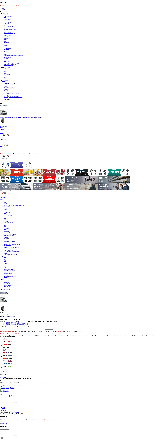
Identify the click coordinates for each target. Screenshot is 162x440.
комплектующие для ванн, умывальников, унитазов (11, 84)
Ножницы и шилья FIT (7, 282)
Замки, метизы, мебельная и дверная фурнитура (8, 388)
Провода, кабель (6, 218)
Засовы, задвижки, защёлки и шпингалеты (10, 234)
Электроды (5, 253)
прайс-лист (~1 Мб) (4, 423)
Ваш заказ (1, 133)
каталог (3, 7)
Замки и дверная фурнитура (6, 44)
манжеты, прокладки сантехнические (9, 87)
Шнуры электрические (7, 230)
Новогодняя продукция (4, 390)
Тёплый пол (5, 39)
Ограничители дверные (7, 48)
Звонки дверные (6, 21)
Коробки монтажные (7, 24)
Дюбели (5, 73)
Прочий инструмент (7, 61)
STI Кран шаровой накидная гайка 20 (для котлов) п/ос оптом (14, 322)
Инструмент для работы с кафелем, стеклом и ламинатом (12, 56)
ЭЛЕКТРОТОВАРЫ (5, 13)
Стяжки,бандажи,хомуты (7, 224)
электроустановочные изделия (13, 411)
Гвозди (5, 72)
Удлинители (5, 227)
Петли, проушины (6, 49)
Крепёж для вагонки (7, 74)
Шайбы (5, 78)
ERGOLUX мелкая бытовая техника (9, 14)
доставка (3, 9)
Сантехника (3, 81)
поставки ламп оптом (22, 411)
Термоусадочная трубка (7, 38)
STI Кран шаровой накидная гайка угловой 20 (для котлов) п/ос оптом (15, 326)
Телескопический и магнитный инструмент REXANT (11, 63)
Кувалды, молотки (6, 246)
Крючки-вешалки (6, 94)
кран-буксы (5, 86)
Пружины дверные (6, 50)
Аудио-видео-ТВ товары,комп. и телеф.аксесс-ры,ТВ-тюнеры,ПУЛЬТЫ (14, 205)
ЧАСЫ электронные (7, 42)
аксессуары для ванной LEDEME (8, 269)
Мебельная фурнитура (5, 68)
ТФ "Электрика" (6, 411)
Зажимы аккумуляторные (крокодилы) (9, 208)
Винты (5, 71)
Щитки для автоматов (7, 231)
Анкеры (5, 69)
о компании (3, 128)
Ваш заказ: (1, 199)
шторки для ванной (6, 278)
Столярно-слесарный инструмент (8, 250)
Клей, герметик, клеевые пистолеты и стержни (10, 92)
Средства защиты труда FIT (8, 62)
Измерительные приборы (7, 22)
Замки (4, 46)
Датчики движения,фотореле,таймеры (9, 20)
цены (3, 8)
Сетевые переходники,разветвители (9, 34)
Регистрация (4, 377)
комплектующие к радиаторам (8, 85)
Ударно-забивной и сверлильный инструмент (10, 64)
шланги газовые (6, 90)
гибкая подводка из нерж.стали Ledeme (9, 82)
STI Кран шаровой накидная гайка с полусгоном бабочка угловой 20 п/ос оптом (16, 324)
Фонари (5, 41)
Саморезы (5, 263)
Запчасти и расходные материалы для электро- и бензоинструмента (13, 55)
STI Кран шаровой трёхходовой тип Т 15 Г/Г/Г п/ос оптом (13, 328)
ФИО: (1, 394)
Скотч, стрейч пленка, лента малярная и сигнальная (11, 96)
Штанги (5, 266)
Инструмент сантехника (7, 57)
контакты (3, 131)
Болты (5, 70)
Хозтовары (3, 279)
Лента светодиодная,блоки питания (9, 26)
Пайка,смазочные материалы (8, 215)
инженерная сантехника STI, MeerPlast (9, 83)
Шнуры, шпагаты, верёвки (7, 100)
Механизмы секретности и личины (9, 47)
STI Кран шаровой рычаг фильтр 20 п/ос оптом (12, 327)
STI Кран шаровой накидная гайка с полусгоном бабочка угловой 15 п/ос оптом (16, 323)
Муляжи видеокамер (7, 214)
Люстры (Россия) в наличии (5, 391)
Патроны (5, 28)
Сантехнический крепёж (7, 76)
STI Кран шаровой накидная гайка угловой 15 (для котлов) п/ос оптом (15, 325)
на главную (4, 409)
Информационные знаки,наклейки (9, 211)
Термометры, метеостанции (8, 285)
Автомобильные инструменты (8, 54)
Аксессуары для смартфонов (8, 16)
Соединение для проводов (7, 36)
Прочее (5, 31)
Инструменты (4, 240)
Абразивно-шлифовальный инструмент (9, 53)
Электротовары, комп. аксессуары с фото (7, 387)
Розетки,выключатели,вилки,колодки (9, 33)
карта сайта (4, 151)
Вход (1, 377)
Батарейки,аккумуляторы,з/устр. (8, 18)
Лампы (5, 25)
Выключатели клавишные (7, 19)
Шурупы (5, 79)
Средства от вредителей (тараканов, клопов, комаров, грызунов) (13, 97)
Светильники (6, 221)
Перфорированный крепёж (8, 262)
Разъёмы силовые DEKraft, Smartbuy (9, 32)
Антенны (5, 17)
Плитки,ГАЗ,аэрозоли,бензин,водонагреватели (10, 29)
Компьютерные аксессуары (6, 67)
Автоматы (5, 202)
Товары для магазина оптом (15, 412)
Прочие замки (6, 237)
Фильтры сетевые (6, 40)
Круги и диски (6, 58)
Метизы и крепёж (4, 256)
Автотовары (5, 15)
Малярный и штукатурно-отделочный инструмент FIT (11, 247)
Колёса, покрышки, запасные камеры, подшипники (11, 93)
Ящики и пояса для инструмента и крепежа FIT (10, 66)
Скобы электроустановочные (8, 35)
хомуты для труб (6, 89)
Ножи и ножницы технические (8, 60)
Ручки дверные (6, 51)
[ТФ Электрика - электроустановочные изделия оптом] (5, 136)
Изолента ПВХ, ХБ (6, 23)
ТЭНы (5, 37)
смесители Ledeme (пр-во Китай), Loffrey (10, 88)
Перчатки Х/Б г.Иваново (7, 95)
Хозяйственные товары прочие (8, 99)
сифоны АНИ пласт (6, 275)
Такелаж (5, 77)
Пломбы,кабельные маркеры (8, 30)
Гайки (4, 259)
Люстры (3, 288)
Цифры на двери (6, 52)
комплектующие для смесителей (8, 272)
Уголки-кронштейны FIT (7, 98)
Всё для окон (5, 45)
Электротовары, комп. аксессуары (6, 386)
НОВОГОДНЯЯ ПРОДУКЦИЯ (6, 101)
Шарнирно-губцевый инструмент (8, 65)
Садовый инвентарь (5, 80)
